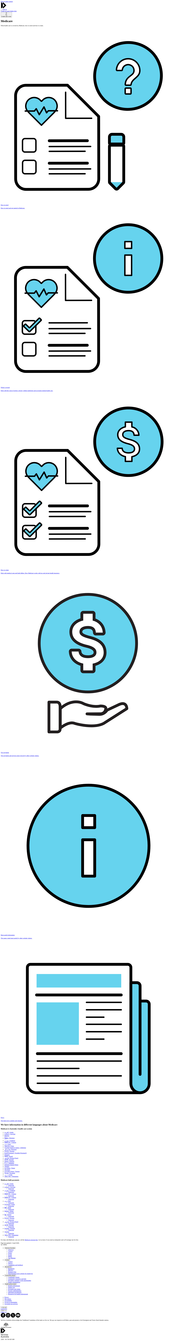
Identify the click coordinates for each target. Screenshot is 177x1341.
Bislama (6, 1135)
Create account (5, 11)
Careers (10, 1251)
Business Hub (12, 1272)
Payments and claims (14, 1289)
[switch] (6, 14)
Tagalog (6, 1166)
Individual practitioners (14, 1292)
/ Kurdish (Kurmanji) (15, 1153)
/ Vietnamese (11, 1176)
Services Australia (10, 1248)
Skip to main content (7, 1)
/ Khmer (7, 1214)
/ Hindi (7, 1208)
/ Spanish (9, 1228)
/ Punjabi (9, 1160)
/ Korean (9, 1151)
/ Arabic (9, 1132)
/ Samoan (9, 1161)
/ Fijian (9, 1146)
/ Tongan (12, 1171)
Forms (10, 1253)
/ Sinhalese (9, 1163)
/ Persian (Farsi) (11, 1158)
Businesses (8, 1267)
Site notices (7, 1299)
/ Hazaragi (10, 1149)
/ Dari (7, 1144)
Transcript (11, 1185)
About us (10, 1250)
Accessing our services (11, 1304)
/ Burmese (9, 1138)
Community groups (10, 1275)
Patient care (11, 1287)
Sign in (5, 9)
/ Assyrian (9, 1134)
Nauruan (6, 1155)
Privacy (6, 1297)
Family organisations (14, 1282)
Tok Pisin (7, 1170)
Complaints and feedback (15, 1265)
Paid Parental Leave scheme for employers (20, 1273)
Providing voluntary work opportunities (19, 1280)
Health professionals (10, 1284)
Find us (10, 1263)
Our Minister (12, 1258)
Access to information (10, 1302)
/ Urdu (8, 1175)
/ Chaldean (9, 1140)
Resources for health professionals (18, 1294)
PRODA (10, 1270)
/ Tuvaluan (9, 1173)
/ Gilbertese (15, 1148)
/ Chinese (10, 1142)
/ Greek (9, 1204)
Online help (13, 11)
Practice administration (14, 1291)
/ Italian (8, 1211)
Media (10, 1256)
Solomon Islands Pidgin (11, 1165)
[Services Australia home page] (4, 8)
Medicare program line (31, 1240)
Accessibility (8, 1300)
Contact (7, 1260)
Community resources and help (17, 1279)
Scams (10, 1255)
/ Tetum (9, 1168)
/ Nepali (8, 1156)
